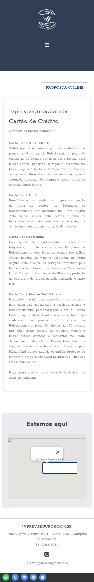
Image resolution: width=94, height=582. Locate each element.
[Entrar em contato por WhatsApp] (5, 577)
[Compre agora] (42, 577)
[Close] (57, 452)
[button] (59, 468)
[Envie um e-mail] (24, 577)
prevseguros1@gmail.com (47, 563)
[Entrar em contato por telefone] (15, 577)
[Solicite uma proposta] (33, 577)
